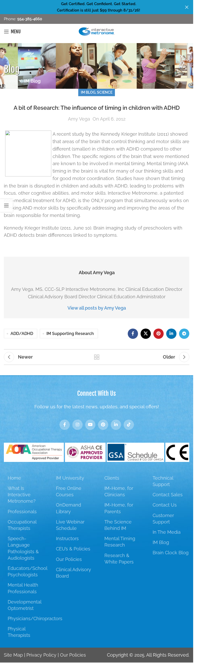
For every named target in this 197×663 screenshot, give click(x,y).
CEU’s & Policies (73, 548)
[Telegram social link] (184, 334)
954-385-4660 (29, 19)
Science (104, 92)
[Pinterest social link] (158, 334)
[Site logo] (97, 31)
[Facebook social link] (133, 334)
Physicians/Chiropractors (35, 618)
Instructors (67, 538)
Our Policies (69, 559)
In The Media (167, 532)
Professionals (22, 511)
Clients (111, 478)
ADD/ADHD (22, 333)
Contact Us (165, 505)
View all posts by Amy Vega (96, 308)
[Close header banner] (186, 7)
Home (10, 81)
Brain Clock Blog (171, 552)
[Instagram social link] (77, 425)
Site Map (13, 655)
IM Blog (32, 81)
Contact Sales (168, 494)
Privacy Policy (41, 655)
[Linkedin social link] (171, 334)
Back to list (97, 357)
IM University (70, 478)
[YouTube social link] (90, 425)
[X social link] (146, 334)
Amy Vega (79, 119)
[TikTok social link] (129, 425)
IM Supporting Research (70, 333)
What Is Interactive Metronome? (22, 495)
